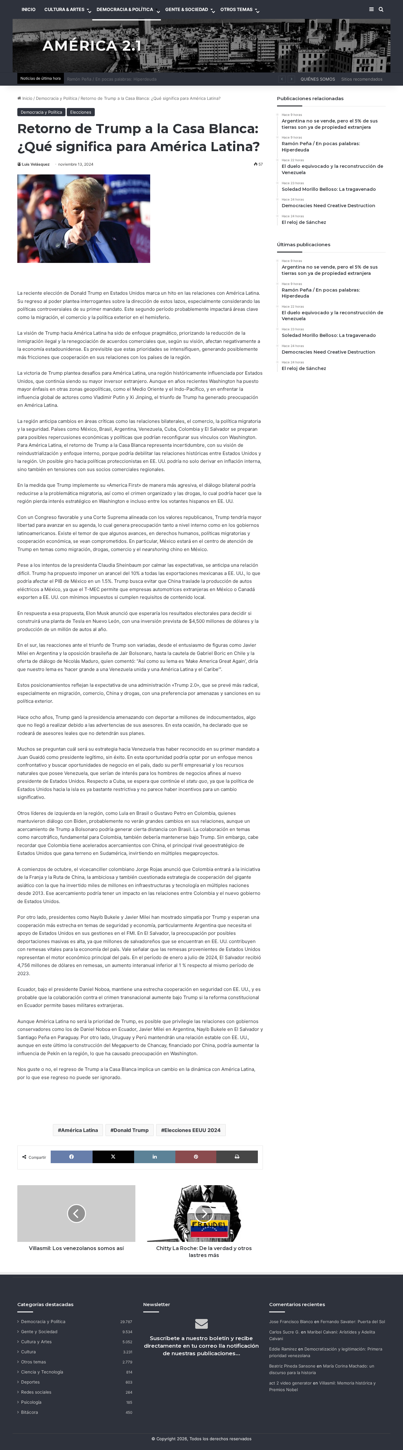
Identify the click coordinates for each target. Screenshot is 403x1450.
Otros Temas (236, 9)
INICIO (29, 9)
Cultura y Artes (36, 1341)
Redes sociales (36, 1392)
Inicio (26, 98)
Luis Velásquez (36, 164)
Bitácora (29, 1412)
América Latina (79, 1130)
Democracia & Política (125, 9)
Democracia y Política (56, 98)
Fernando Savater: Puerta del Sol (353, 1321)
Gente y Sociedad (39, 1331)
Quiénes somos (318, 79)
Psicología (31, 1402)
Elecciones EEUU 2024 (192, 1130)
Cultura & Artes (64, 9)
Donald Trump (131, 1130)
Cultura (28, 1351)
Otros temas (33, 1361)
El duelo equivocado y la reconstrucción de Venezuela (120, 79)
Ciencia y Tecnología (42, 1371)
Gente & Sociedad (186, 9)
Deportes (30, 1382)
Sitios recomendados (362, 79)
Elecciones (80, 112)
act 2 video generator (290, 1382)
